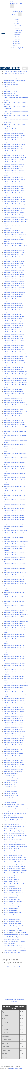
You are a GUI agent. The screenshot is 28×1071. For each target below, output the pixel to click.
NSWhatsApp (23, 932)
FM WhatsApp (13, 819)
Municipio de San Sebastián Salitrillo (12, 912)
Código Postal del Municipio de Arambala (13, 148)
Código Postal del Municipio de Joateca (13, 314)
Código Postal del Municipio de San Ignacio (14, 510)
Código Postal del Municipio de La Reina (13, 338)
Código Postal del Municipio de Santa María (14, 663)
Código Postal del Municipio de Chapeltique (14, 184)
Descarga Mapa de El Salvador (11, 806)
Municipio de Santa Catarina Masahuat (13, 917)
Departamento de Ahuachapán (11, 773)
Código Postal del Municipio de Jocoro (13, 318)
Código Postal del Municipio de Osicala (13, 398)
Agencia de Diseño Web (19, 73)
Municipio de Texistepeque (20, 930)
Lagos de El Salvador (9, 826)
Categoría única (7, 80)
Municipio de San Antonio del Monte (12, 890)
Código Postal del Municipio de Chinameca (14, 190)
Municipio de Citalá (20, 844)
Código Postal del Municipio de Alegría (13, 137)
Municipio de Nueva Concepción (11, 879)
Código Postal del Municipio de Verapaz (13, 758)
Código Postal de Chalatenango (11, 84)
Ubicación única (16, 948)
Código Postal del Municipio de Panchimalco (14, 402)
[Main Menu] (25, 68)
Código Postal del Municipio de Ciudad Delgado (15, 203)
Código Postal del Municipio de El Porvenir (14, 263)
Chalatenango (18, 30)
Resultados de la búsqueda (10, 936)
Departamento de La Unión (10, 786)
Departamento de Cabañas (10, 775)
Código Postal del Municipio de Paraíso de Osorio (15, 404)
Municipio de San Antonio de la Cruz (12, 888)
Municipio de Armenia (19, 833)
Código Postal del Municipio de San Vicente (14, 636)
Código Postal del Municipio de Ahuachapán (14, 135)
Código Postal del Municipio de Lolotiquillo (14, 345)
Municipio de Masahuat (21, 870)
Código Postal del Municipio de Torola (13, 749)
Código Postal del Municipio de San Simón (14, 634)
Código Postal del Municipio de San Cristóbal (14, 466)
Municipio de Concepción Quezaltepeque (13, 850)
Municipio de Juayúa (18, 864)
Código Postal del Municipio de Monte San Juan (15, 362)
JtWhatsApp (16, 824)
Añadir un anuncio (8, 75)
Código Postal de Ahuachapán (18, 80)
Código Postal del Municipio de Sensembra (14, 700)
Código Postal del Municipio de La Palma (13, 336)
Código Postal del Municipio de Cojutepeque (14, 208)
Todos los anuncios (8, 948)
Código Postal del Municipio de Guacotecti (14, 283)
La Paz (16, 21)
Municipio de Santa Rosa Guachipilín (12, 921)
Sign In (17, 936)
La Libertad (18, 25)
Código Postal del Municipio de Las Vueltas (14, 340)
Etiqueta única (7, 819)
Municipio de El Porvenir (21, 859)
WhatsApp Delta (7, 950)
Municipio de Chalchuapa (10, 844)
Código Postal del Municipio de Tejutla (13, 733)
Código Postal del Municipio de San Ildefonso (14, 513)
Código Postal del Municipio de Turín (12, 751)
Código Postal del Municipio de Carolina (13, 177)
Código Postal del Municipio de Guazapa (13, 294)
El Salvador (6, 817)
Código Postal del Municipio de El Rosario (14, 267)
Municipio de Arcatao (9, 833)
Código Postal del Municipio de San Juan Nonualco (16, 541)
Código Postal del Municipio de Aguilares (13, 133)
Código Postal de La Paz (9, 93)
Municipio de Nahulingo (9, 875)
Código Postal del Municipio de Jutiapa (13, 329)
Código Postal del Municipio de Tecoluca (13, 729)
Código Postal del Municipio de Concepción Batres (16, 219)
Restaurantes (16, 41)
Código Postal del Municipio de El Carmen (14, 250)
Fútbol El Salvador (8, 822)
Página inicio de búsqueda (10, 934)
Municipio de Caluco (9, 837)
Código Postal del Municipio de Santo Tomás (14, 698)
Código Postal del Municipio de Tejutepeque (14, 731)
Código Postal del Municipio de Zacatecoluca (14, 766)
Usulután (17, 19)
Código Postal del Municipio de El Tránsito (14, 274)
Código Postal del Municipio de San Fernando (14, 477)
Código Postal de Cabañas (10, 82)
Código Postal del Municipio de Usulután (13, 755)
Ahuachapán (18, 34)
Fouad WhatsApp (21, 819)
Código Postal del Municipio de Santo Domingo (15, 691)
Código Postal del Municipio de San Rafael (14, 612)
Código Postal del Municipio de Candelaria (14, 170)
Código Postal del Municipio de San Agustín (14, 424)
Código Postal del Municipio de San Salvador (14, 625)
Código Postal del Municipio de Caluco (13, 168)
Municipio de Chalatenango (10, 842)
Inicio (11, 1)
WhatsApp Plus (14, 48)
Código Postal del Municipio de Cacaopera (14, 164)
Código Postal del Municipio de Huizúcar (13, 296)
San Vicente (18, 17)
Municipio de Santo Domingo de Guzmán (13, 925)
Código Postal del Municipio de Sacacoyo (13, 420)
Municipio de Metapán (9, 872)
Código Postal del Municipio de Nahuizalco (14, 365)
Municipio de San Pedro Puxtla (11, 908)
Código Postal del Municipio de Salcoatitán (14, 422)
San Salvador (18, 32)
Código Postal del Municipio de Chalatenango (14, 179)
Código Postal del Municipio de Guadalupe (14, 285)
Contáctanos (23, 48)
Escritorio (22, 817)
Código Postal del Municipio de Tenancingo (14, 736)
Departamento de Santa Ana (10, 797)
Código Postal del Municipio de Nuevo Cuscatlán (15, 382)
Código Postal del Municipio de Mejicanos (14, 351)
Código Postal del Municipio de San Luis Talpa (15, 572)
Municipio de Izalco (8, 864)
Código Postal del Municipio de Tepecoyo (13, 740)
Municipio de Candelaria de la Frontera (13, 839)
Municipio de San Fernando (10, 897)
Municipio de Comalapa (21, 846)
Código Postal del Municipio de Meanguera (14, 349)
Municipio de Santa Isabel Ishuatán (12, 919)
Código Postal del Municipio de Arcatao (13, 150)
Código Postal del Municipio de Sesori (13, 705)
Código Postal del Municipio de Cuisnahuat (14, 232)
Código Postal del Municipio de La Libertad (14, 334)
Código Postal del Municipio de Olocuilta (13, 391)
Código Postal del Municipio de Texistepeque (14, 744)
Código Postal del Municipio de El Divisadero (14, 256)
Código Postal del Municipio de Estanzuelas (14, 281)
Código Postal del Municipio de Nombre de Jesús (15, 371)
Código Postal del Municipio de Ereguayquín (14, 279)
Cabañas (17, 23)
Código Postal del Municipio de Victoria (13, 760)
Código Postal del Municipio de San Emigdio (14, 471)
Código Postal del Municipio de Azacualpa (14, 159)
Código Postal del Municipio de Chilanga (13, 186)
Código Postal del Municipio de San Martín (14, 577)
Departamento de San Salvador (11, 793)
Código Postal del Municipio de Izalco (13, 303)
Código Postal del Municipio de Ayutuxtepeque (15, 157)
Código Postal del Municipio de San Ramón (14, 623)
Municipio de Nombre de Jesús (11, 877)
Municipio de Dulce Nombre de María (13, 855)
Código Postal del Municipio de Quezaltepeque (15, 415)
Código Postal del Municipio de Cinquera (13, 195)
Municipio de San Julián (9, 906)
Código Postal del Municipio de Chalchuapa (14, 181)
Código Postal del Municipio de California (14, 166)
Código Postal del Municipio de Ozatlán (13, 400)
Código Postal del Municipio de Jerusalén (13, 307)
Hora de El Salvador (18, 9)
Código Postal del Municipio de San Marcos (14, 574)
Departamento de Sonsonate (10, 800)
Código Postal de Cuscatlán (10, 86)
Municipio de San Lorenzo (21, 906)
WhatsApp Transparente (9, 952)
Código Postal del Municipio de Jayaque (13, 305)
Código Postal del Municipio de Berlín (13, 161)
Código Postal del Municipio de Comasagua (14, 217)
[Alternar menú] (12, 6)
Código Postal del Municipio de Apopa (13, 146)
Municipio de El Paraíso (9, 859)
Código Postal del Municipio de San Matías (14, 579)
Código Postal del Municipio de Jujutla (13, 327)
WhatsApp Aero (24, 948)
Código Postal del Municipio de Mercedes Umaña (15, 356)
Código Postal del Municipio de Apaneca (13, 142)
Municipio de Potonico (22, 883)
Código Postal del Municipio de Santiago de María (15, 683)
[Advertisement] (16, 58)
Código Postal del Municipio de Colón (13, 210)
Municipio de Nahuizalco (20, 872)
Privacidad (25, 934)
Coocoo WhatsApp (14, 771)
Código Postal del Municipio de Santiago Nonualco (16, 685)
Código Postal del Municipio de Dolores (13, 243)
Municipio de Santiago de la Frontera (12, 923)
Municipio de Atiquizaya (9, 835)
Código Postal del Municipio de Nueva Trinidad (15, 380)
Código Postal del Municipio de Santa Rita (14, 669)
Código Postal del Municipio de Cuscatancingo (15, 234)
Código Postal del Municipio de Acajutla (13, 128)
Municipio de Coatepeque (10, 846)
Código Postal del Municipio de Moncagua (14, 360)
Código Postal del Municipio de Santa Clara (14, 645)
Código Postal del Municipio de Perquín (13, 407)
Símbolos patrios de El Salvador (11, 939)
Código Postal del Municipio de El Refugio (14, 265)
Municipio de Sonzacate (20, 928)
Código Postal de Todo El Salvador (14, 966)
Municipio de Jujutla (8, 866)
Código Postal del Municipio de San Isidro (14, 515)
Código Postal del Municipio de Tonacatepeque (15, 747)
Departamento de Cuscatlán (10, 780)
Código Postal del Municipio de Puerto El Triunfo (15, 411)
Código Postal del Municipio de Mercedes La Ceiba (16, 354)
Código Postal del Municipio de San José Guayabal (16, 530)
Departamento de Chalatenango (11, 777)
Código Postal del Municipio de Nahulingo (14, 367)
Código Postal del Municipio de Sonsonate (14, 709)
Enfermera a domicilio (14, 817)
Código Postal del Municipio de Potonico (13, 409)
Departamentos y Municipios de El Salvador (14, 804)
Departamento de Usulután (10, 802)
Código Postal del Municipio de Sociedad (13, 707)
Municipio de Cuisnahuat (9, 853)
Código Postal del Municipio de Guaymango (14, 292)
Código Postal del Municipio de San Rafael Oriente (16, 621)
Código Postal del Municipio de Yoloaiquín (14, 764)
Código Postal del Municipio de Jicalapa (13, 309)
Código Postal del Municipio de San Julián (14, 552)
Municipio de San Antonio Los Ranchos (13, 892)
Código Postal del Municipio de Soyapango (14, 713)
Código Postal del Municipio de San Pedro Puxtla (15, 610)
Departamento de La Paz (9, 784)
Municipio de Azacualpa (21, 835)
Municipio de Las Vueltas (10, 870)
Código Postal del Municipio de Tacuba (13, 718)
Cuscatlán (17, 28)
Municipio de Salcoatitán (9, 886)
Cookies (20, 771)
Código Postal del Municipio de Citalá (13, 197)
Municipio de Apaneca (21, 830)
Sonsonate (17, 39)
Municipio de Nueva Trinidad (11, 881)
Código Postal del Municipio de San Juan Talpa (15, 546)
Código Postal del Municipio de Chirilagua (14, 192)
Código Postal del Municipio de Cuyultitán (14, 237)
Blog (19, 75)
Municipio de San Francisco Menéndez (13, 901)
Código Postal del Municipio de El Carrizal (14, 252)
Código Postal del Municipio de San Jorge (13, 524)
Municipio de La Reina (19, 868)
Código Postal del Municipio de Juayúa (13, 320)
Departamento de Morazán (10, 789)
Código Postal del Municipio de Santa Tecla (14, 676)
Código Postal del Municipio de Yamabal (13, 762)
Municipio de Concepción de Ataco (12, 848)
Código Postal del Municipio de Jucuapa (13, 323)
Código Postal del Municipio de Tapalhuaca (14, 725)
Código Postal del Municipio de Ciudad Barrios (15, 201)
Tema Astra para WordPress (15, 1068)
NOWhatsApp (16, 932)
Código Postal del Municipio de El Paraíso (14, 261)
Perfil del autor (19, 934)
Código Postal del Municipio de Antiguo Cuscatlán (16, 139)
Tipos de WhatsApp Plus (9, 945)
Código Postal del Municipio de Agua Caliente (15, 131)
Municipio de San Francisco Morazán (12, 903)
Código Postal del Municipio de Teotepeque (14, 738)
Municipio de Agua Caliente (10, 828)
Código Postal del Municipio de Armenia (13, 153)
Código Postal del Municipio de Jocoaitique (14, 316)
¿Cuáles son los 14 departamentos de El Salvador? (15, 71)
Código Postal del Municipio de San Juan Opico (15, 543)
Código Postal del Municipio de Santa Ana (14, 638)
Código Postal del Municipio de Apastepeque (14, 144)
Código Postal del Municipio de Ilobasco (13, 298)
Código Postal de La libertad (10, 91)
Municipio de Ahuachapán (10, 830)
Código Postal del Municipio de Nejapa (13, 369)
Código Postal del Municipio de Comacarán (14, 212)
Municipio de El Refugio (9, 861)
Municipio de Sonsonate (9, 928)
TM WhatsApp (18, 945)
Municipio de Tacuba (9, 930)
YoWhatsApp (18, 952)
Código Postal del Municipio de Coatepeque (14, 206)
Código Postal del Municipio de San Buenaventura (15, 457)
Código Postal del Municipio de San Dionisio (14, 468)
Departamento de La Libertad (10, 782)
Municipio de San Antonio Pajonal (12, 895)
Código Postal (16, 43)
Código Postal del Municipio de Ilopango (13, 301)
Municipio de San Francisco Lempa (12, 899)
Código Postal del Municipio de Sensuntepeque (15, 702)
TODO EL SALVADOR (16, 3)
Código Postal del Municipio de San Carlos (14, 460)
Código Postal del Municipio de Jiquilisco (13, 312)
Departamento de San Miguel (10, 791)
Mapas (15, 45)
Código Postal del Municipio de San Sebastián (14, 627)
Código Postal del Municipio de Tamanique (14, 722)
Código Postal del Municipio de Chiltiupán (14, 188)
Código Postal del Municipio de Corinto (13, 230)
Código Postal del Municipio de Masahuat (13, 347)
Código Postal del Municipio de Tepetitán (13, 742)
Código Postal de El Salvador (10, 89)
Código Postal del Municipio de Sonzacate (14, 711)
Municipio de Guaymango (21, 861)
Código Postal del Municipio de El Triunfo (14, 276)
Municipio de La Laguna (19, 866)
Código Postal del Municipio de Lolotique (13, 343)
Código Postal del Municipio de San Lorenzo (14, 554)
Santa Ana (17, 37)
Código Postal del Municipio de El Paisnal (14, 259)
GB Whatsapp (15, 822)
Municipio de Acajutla (19, 826)
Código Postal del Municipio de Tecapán (13, 727)
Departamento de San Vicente (11, 795)
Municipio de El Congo (20, 857)
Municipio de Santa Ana (9, 914)
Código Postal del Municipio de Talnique (13, 720)
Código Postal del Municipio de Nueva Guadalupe (15, 378)
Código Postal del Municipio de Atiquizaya (14, 155)
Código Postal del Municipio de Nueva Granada (15, 376)
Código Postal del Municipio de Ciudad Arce (14, 199)
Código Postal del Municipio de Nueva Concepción (16, 373)
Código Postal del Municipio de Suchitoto (13, 716)
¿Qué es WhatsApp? (8, 73)
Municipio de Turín (8, 932)
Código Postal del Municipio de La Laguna (14, 331)
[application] (23, 3)
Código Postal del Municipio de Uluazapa (13, 753)
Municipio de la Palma (9, 868)
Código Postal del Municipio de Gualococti (14, 287)
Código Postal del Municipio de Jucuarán (13, 325)
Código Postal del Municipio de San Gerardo (14, 508)
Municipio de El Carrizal (9, 857)
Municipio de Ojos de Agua (10, 883)
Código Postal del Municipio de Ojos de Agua (14, 389)
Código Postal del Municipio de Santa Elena (14, 656)
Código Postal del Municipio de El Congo (13, 254)
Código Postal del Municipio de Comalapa (14, 214)
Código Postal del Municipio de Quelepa (13, 413)
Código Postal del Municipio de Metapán (13, 358)
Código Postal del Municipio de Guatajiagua (14, 290)
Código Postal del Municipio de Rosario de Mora (15, 418)
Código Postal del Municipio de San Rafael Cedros (16, 614)
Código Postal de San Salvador (11, 95)
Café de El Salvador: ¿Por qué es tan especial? (14, 78)
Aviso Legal (15, 75)
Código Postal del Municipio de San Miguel (14, 581)
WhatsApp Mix (15, 950)
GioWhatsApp (22, 822)
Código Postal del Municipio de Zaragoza (13, 769)
